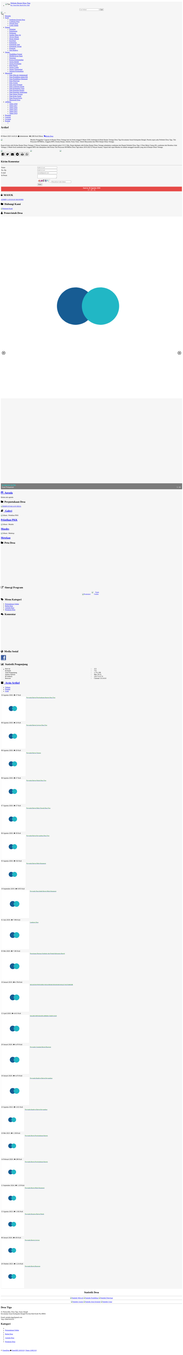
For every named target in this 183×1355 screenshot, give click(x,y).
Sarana (7, 52)
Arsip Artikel (12, 682)
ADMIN (4, 199)
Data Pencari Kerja (15, 98)
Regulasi (8, 115)
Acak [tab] (7, 691)
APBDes (8, 102)
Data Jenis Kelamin (15, 85)
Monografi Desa (14, 100)
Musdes (5, 528)
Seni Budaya (13, 50)
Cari (101, 9)
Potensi (7, 27)
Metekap (5, 537)
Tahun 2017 (13, 106)
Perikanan (12, 33)
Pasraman (12, 58)
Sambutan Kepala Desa (17, 20)
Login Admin (13, 25)
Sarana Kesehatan (15, 64)
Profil (7, 18)
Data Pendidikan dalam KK (18, 77)
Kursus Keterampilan (16, 60)
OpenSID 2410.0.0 (18, 1350)
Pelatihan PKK (9, 519)
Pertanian (12, 29)
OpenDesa (6, 1350)
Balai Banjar (13, 65)
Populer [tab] (7, 689)
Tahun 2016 (13, 108)
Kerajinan (12, 41)
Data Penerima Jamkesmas (18, 92)
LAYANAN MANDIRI (15, 199)
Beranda (8, 16)
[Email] (12, 155)
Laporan (8, 117)
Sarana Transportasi (15, 69)
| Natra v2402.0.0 (31, 1350)
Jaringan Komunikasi (16, 71)
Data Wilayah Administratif (18, 75)
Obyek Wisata (14, 37)
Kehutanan (13, 43)
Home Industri (14, 39)
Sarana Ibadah (14, 62)
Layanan (8, 119)
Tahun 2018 (13, 104)
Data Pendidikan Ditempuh (18, 79)
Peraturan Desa (10, 610)
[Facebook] (3, 155)
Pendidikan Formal (15, 54)
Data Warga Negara (16, 94)
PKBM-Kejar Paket (16, 56)
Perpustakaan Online (12, 604)
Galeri (8, 510)
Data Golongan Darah (16, 86)
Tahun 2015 (13, 109)
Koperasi (12, 48)
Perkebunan (13, 31)
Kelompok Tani (14, 44)
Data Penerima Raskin (16, 90)
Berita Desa (49, 136)
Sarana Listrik (14, 67)
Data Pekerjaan (14, 81)
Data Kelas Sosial (15, 96)
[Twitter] (7, 155)
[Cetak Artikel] (22, 155)
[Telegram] (17, 155)
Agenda (8, 492)
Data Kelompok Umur (16, 88)
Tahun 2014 (13, 113)
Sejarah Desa (13, 23)
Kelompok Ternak (15, 46)
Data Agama (13, 83)
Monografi (8, 73)
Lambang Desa (14, 22)
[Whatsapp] (27, 155)
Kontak (7, 121)
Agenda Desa (9, 608)
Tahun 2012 (13, 111)
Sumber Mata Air (15, 35)
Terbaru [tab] (7, 687)
